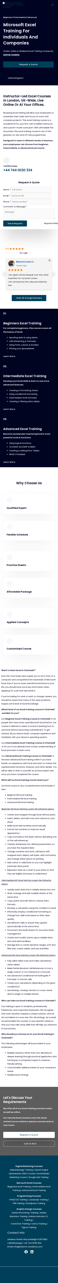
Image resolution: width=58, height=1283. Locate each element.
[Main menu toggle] (52, 5)
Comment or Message (15, 206)
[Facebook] (26, 1252)
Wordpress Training (35, 1203)
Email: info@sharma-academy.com (24, 1246)
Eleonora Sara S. (25, 261)
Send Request (15, 223)
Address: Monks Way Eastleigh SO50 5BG (27, 1239)
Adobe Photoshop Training (25, 1212)
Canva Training (38, 1223)
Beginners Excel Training (19, 1186)
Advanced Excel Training (34, 1190)
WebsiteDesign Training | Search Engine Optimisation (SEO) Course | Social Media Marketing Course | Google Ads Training (29, 1174)
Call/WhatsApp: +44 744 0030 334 (24, 1243)
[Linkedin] (32, 1252)
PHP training (18, 1203)
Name (7, 189)
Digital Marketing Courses (29, 1166)
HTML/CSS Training (18, 1199)
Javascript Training (38, 1199)
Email (6, 195)
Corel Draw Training (20, 1223)
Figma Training (29, 1227)
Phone (7, 201)
